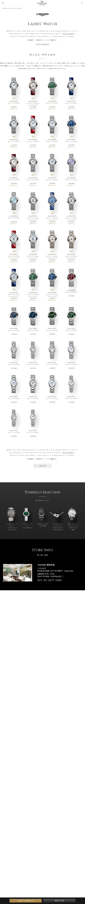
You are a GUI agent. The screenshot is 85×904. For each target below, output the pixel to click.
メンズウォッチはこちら (42, 44)
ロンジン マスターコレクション (25, 31)
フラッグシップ (14, 36)
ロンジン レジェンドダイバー (28, 36)
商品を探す (43, 466)
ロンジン (8, 8)
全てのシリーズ (11, 31)
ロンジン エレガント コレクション (60, 31)
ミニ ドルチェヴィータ (42, 31)
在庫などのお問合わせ (25, 901)
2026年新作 (30, 40)
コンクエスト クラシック (58, 36)
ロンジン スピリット (43, 36)
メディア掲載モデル (51, 40)
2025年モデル (39, 40)
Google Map (68, 571)
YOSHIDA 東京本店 (46, 565)
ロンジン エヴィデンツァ (15, 33)
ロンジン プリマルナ (68, 33)
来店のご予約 (59, 901)
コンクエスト (70, 36)
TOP (4, 8)
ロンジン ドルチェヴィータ (32, 33)
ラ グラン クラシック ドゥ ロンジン (51, 33)
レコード (74, 31)
